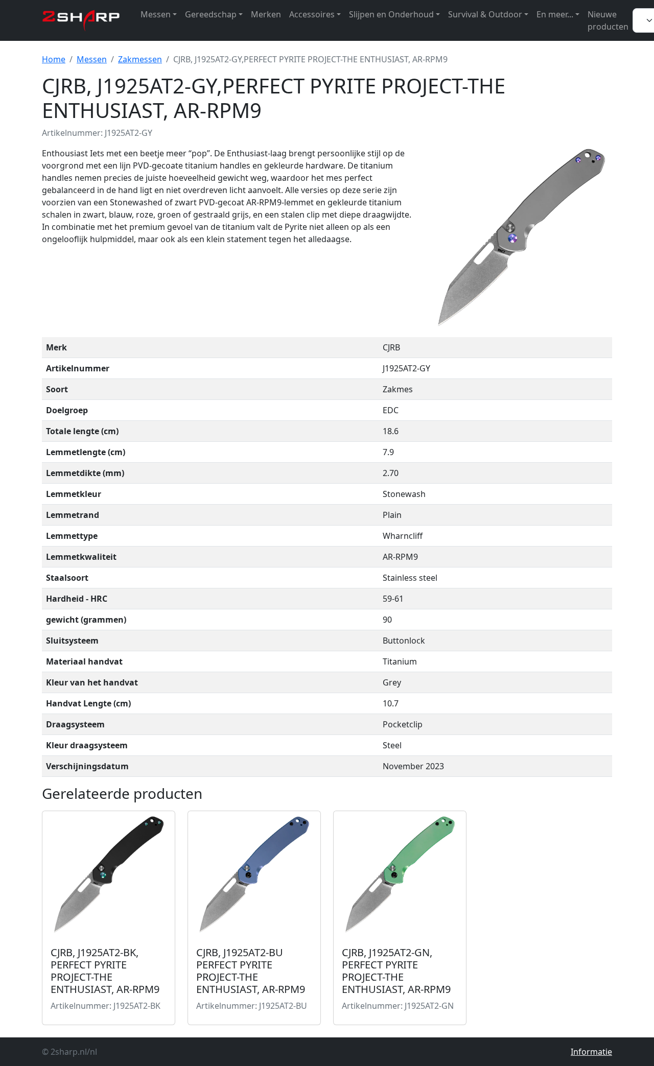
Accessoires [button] (312, 14)
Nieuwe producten (608, 20)
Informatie (591, 1051)
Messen (92, 59)
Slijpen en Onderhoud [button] (391, 14)
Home (53, 59)
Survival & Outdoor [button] (485, 14)
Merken (266, 14)
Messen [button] (156, 14)
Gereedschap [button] (211, 14)
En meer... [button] (554, 14)
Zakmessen (140, 59)
